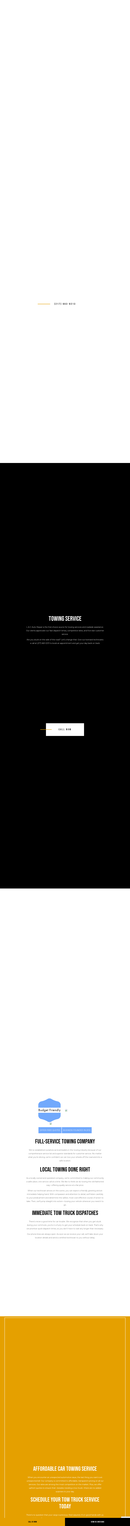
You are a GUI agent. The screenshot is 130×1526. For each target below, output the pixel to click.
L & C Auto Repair (65, 167)
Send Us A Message (97, 1522)
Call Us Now (32, 1522)
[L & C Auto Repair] (65, 159)
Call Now (65, 729)
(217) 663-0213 (65, 304)
